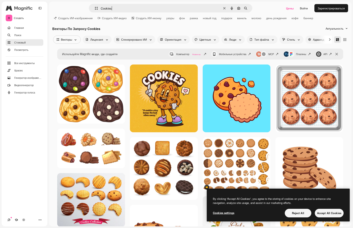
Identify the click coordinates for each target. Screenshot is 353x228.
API (325, 54)
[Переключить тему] (23, 220)
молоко (256, 18)
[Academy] (16, 220)
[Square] (345, 39)
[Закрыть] (336, 54)
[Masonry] (337, 39)
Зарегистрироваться (331, 8)
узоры (170, 18)
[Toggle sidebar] (40, 8)
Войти (304, 8)
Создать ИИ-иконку (148, 18)
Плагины (301, 54)
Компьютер (188, 54)
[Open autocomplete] (94, 8)
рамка (194, 18)
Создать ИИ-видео (114, 18)
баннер (308, 18)
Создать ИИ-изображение (75, 18)
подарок (226, 18)
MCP (271, 54)
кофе (295, 18)
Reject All (298, 213)
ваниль (242, 18)
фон (182, 18)
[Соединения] (9, 220)
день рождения (276, 18)
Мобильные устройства (232, 54)
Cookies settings (223, 213)
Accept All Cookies (329, 213)
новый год (209, 18)
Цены (290, 8)
